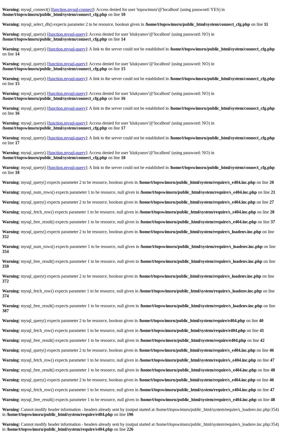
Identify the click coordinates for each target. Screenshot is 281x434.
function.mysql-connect (72, 9)
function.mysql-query (67, 34)
